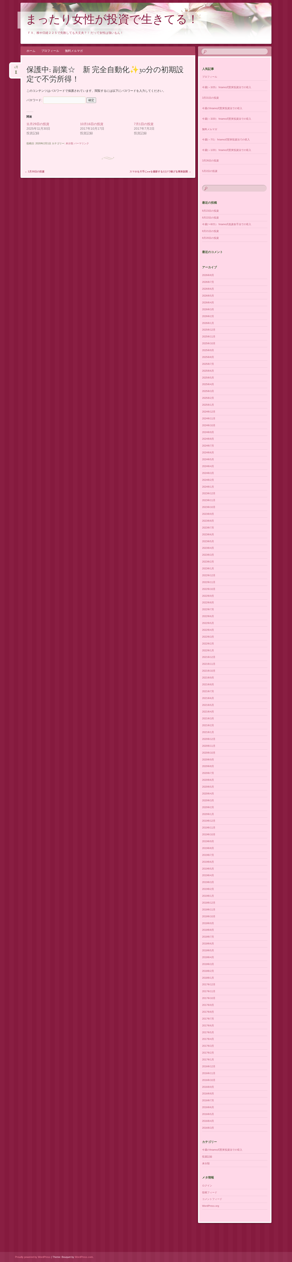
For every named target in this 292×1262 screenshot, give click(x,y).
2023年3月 (208, 554)
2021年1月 (208, 732)
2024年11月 (208, 418)
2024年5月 (208, 459)
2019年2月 (208, 889)
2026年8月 (208, 275)
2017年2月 (208, 1052)
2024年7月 (208, 445)
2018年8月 (208, 929)
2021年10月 (208, 670)
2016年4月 (208, 1121)
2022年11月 (208, 582)
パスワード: (34, 100)
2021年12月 (208, 657)
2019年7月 (208, 855)
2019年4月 (208, 875)
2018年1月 (208, 977)
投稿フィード (209, 1192)
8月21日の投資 (210, 231)
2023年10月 (208, 507)
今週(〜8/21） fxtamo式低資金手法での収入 (226, 224)
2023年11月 (208, 500)
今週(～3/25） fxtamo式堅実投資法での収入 (226, 87)
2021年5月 (208, 705)
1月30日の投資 (34, 171)
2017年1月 (208, 1059)
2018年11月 (208, 909)
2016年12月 (208, 1066)
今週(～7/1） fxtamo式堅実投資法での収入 (226, 139)
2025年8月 (208, 357)
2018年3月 (208, 964)
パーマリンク (81, 143)
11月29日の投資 (37, 124)
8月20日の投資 (210, 238)
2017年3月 (208, 1045)
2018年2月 (208, 971)
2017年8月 (208, 1011)
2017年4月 (208, 1039)
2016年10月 (208, 1080)
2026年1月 (208, 323)
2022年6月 (208, 616)
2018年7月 (208, 936)
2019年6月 (208, 861)
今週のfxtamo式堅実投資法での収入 (222, 108)
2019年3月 (208, 882)
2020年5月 (208, 786)
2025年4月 (208, 384)
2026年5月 (208, 295)
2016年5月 (208, 1114)
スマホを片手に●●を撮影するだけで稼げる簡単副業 (160, 171)
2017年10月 (208, 998)
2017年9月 (208, 1005)
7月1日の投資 (144, 124)
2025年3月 (208, 391)
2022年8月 (208, 602)
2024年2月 (208, 480)
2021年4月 (208, 711)
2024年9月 (208, 432)
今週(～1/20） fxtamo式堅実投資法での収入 (226, 150)
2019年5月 (208, 868)
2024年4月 (208, 466)
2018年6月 (208, 943)
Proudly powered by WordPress (32, 1257)
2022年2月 (208, 643)
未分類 (69, 143)
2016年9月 (208, 1087)
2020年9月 (208, 759)
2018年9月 (208, 923)
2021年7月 (208, 691)
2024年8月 (208, 438)
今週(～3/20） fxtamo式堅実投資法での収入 (226, 118)
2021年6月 (208, 698)
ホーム (30, 51)
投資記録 (207, 1156)
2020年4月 (208, 793)
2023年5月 (208, 541)
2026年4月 (208, 302)
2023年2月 (208, 561)
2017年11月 (208, 991)
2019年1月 (208, 895)
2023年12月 (208, 493)
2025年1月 (208, 404)
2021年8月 (208, 684)
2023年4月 (208, 548)
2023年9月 (208, 514)
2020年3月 (208, 800)
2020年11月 (208, 745)
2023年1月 (208, 568)
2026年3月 (208, 309)
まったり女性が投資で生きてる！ (112, 20)
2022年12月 (208, 575)
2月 (16, 68)
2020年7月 (208, 773)
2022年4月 (208, 629)
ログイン (207, 1185)
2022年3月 (208, 636)
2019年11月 (208, 827)
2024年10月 (208, 425)
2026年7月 (208, 282)
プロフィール (50, 51)
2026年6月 (208, 288)
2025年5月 (208, 377)
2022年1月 (208, 650)
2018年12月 (208, 902)
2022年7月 (208, 609)
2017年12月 (208, 984)
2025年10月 (208, 343)
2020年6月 (208, 779)
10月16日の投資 (91, 124)
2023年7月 (208, 527)
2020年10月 (208, 752)
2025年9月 (208, 350)
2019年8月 (208, 848)
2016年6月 (208, 1107)
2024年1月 (208, 486)
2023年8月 (208, 520)
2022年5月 (208, 623)
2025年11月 (208, 336)
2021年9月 (208, 677)
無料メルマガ (74, 51)
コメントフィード (212, 1199)
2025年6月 (208, 370)
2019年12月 (208, 820)
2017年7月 (208, 1018)
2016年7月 (208, 1100)
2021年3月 (208, 718)
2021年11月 (208, 664)
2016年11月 (208, 1073)
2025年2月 (208, 398)
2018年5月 (208, 950)
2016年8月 (208, 1093)
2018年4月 (208, 957)
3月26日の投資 (210, 160)
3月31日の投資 (210, 97)
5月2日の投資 (209, 171)
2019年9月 (208, 841)
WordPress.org (210, 1205)
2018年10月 (208, 916)
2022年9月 (208, 595)
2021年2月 (208, 725)
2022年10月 (208, 589)
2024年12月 (208, 411)
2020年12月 (208, 739)
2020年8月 (208, 766)
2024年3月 (208, 473)
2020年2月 (208, 807)
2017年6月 (208, 1025)
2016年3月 (208, 1127)
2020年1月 (208, 814)
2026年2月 (208, 316)
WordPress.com (84, 1257)
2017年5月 (208, 1032)
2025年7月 (208, 364)
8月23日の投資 (210, 210)
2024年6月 (208, 452)
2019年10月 (208, 834)
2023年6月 (208, 534)
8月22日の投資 (210, 217)
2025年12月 (208, 329)
